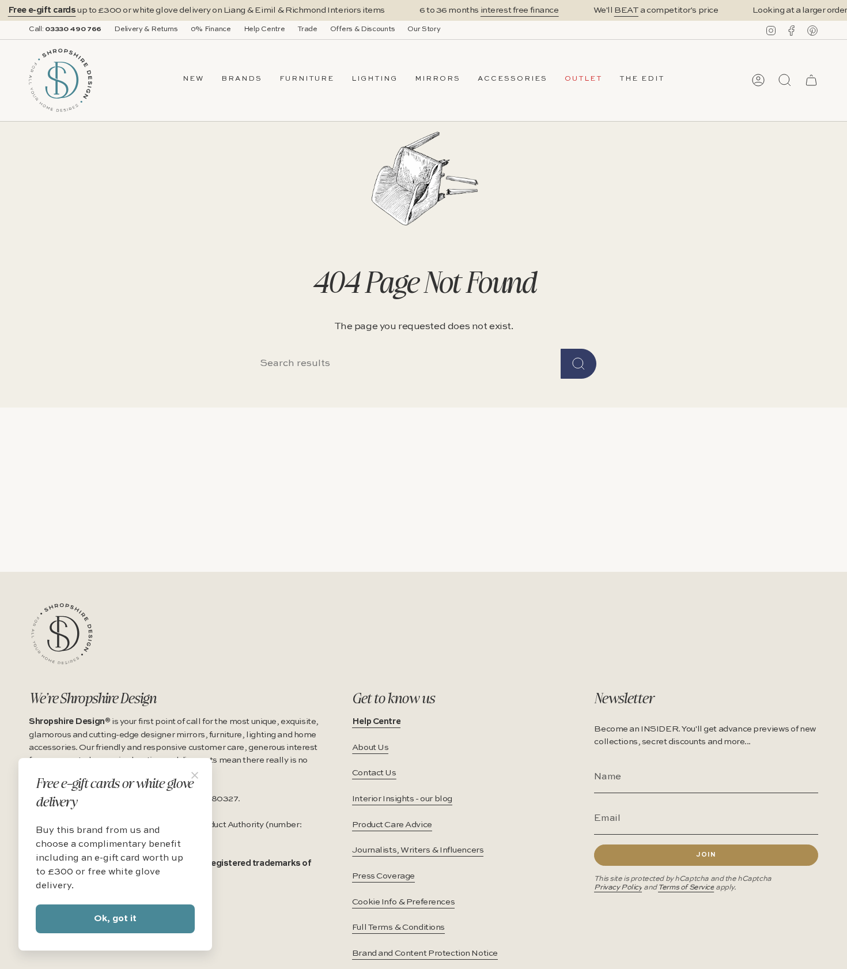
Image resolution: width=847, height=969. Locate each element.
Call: (65, 29)
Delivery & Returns (146, 29)
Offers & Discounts (362, 29)
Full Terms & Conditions (398, 927)
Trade (307, 29)
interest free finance (520, 10)
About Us (370, 748)
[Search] (578, 364)
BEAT (626, 10)
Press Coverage (383, 876)
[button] (242, 80)
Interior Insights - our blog (402, 799)
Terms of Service (686, 887)
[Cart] (811, 80)
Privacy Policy (618, 887)
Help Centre (264, 29)
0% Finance (211, 29)
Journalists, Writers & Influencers (418, 850)
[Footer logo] (62, 634)
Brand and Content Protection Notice (425, 953)
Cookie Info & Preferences (403, 902)
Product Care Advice (392, 825)
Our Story (423, 29)
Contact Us (374, 773)
